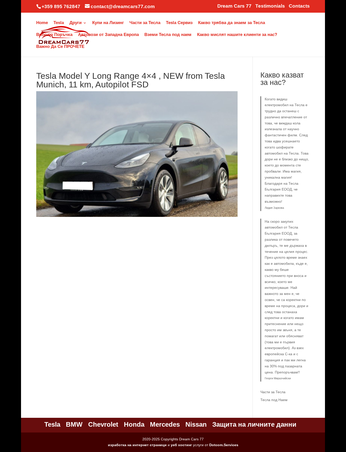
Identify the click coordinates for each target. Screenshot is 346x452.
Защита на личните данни (254, 424)
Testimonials (270, 6)
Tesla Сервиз (179, 23)
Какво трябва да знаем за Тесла (231, 23)
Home (42, 23)
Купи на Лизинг (108, 23)
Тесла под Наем (273, 400)
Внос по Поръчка (54, 35)
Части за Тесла (144, 23)
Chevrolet (103, 424)
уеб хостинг (181, 445)
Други (75, 23)
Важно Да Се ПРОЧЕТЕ (60, 47)
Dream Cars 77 (234, 6)
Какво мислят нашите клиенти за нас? (237, 35)
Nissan (196, 424)
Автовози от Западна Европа (108, 35)
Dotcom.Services (223, 445)
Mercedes (165, 424)
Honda (134, 424)
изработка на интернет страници (137, 445)
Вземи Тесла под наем (167, 35)
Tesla (58, 23)
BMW (74, 424)
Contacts (299, 6)
